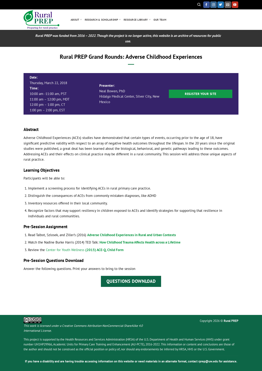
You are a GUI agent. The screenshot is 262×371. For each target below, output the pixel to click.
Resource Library (136, 19)
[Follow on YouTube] (235, 4)
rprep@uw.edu (208, 361)
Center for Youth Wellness (65, 250)
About (75, 19)
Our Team (160, 19)
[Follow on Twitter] (220, 4)
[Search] (199, 5)
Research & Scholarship (101, 19)
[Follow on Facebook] (206, 4)
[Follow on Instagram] (213, 4)
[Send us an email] (228, 4)
